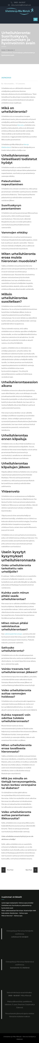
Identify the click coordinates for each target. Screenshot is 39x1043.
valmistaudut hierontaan (13, 634)
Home (3, 50)
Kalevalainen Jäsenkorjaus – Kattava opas (14, 913)
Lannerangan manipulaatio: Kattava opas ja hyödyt (17, 903)
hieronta (21, 125)
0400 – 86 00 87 (19, 2)
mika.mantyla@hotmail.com (21, 5)
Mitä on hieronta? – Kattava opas (11, 915)
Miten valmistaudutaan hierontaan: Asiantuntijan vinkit (18, 910)
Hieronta (10, 50)
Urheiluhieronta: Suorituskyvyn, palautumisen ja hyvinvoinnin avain (16, 907)
